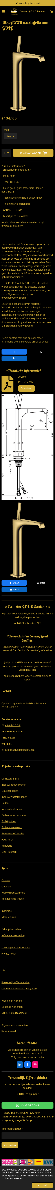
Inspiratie (7, 910)
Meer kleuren (9, 917)
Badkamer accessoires (14, 815)
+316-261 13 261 (12, 725)
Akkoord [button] (42, 1185)
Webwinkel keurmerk (13, 892)
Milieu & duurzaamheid (14, 1012)
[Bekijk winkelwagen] (51, 11)
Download (26, 388)
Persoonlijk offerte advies (15, 982)
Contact (6, 880)
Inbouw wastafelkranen (14, 796)
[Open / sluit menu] (3, 11)
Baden (5, 803)
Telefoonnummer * (12, 1128)
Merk (6, 129)
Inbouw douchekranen (14, 784)
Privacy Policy (9, 953)
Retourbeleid (9, 1031)
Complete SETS (10, 778)
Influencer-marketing (13, 935)
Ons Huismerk (9, 851)
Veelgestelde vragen (13, 898)
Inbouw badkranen (12, 809)
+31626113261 (8, 737)
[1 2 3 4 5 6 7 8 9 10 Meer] (6, 153)
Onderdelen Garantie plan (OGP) (19, 988)
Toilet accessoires (12, 827)
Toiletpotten (9, 821)
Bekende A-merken (12, 1006)
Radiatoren (7, 839)
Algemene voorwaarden (15, 1025)
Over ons (7, 886)
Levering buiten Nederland (16, 947)
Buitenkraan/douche (13, 833)
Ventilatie (7, 845)
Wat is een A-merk (12, 1000)
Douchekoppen (10, 790)
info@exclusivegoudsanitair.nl (18, 749)
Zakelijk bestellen (11, 929)
